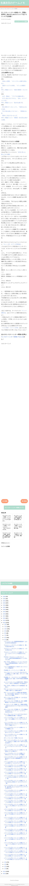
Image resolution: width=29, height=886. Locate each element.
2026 (4, 596)
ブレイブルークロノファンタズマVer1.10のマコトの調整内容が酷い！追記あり (15, 715)
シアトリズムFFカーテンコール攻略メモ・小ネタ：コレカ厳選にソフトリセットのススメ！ (15, 719)
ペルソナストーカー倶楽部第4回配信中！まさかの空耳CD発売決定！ (15, 642)
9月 (5, 631)
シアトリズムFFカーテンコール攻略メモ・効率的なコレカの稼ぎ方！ (15, 750)
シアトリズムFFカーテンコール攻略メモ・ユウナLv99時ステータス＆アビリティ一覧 (15, 855)
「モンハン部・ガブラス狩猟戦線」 (12, 244)
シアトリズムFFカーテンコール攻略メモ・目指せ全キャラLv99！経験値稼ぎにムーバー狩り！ (15, 758)
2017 (4, 616)
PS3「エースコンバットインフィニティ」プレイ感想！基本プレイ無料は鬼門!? (16, 689)
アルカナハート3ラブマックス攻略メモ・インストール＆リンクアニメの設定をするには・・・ (15, 653)
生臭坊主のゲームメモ (13, 2)
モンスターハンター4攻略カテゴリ (14, 507)
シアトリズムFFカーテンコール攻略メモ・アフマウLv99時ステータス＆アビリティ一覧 (15, 830)
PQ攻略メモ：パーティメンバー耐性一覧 (14, 670)
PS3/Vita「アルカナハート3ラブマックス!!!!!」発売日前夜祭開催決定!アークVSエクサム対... (15, 658)
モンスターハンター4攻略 (21, 21)
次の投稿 (4, 501)
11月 (5, 626)
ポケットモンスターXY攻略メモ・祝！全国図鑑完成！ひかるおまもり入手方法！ (15, 701)
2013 (4, 871)
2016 (4, 618)
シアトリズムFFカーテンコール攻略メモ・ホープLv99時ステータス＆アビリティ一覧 (15, 798)
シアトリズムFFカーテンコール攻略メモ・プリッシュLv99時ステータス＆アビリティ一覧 (15, 839)
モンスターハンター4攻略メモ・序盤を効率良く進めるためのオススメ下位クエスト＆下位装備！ (16, 706)
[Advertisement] (14, 38)
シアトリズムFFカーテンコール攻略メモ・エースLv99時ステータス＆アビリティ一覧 (15, 769)
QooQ (17, 885)
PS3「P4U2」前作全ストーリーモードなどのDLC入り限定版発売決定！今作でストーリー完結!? (15, 663)
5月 (5, 639)
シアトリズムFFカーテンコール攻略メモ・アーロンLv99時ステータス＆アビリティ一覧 (15, 851)
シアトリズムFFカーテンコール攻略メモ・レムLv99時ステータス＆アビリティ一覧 (15, 762)
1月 (5, 868)
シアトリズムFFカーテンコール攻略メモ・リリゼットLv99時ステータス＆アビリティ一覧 (15, 826)
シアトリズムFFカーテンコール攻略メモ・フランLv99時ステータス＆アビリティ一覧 (15, 810)
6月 (5, 637)
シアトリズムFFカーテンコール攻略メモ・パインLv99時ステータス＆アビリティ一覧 (15, 773)
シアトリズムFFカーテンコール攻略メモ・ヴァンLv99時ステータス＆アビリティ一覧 (15, 821)
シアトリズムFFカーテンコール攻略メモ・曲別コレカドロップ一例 (15, 735)
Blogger (17, 880)
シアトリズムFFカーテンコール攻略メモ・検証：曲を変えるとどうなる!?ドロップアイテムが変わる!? (16, 787)
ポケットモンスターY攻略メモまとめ (13, 738)
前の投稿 (24, 501)
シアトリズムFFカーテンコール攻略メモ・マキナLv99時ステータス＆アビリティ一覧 (15, 766)
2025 (4, 598)
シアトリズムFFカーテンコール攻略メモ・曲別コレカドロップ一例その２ (15, 731)
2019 (4, 611)
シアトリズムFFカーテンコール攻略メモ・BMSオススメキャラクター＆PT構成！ (15, 754)
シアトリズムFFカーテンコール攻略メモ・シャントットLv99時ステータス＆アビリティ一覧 (15, 844)
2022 (4, 605)
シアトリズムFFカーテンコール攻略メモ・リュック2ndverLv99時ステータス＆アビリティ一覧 (15, 777)
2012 (4, 873)
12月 (5, 624)
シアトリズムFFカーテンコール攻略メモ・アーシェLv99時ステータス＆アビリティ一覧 (15, 818)
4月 (5, 862)
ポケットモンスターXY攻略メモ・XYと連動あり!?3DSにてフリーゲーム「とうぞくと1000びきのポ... (16, 711)
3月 (5, 864)
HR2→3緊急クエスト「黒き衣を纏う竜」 (12, 102)
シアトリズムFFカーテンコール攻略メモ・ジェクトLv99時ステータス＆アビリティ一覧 (15, 848)
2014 (4, 622)
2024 (4, 600)
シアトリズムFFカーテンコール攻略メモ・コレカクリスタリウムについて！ (15, 791)
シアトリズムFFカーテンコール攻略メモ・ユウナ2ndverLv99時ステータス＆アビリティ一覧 (15, 782)
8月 (5, 633)
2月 (5, 866)
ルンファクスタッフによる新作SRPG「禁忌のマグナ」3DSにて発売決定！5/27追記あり (16, 682)
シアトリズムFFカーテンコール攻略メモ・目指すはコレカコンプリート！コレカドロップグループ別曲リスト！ (16, 724)
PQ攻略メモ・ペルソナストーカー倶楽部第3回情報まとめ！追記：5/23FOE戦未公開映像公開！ (16, 679)
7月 (5, 635)
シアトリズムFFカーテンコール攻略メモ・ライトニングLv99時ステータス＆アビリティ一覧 (15, 806)
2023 (4, 603)
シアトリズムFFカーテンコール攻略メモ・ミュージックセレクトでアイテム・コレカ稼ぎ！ (15, 746)
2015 (4, 620)
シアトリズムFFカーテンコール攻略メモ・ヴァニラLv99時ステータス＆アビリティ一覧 (15, 794)
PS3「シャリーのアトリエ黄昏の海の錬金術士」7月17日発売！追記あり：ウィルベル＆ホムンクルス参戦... (15, 694)
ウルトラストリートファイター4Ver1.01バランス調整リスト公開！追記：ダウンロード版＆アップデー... (16, 674)
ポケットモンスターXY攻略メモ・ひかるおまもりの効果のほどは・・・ (15, 698)
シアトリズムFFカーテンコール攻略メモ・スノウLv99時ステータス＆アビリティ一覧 (15, 801)
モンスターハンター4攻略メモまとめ (12, 337)
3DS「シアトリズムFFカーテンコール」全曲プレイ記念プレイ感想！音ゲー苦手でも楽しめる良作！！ (16, 741)
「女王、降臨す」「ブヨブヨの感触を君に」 (13, 96)
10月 (5, 628)
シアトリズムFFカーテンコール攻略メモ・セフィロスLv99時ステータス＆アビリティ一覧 (15, 834)
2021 (4, 607)
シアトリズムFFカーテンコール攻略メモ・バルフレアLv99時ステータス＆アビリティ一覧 (15, 814)
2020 (4, 609)
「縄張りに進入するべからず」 (9, 115)
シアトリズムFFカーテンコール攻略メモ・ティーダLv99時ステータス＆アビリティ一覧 (15, 858)
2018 (4, 614)
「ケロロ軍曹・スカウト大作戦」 (10, 327)
